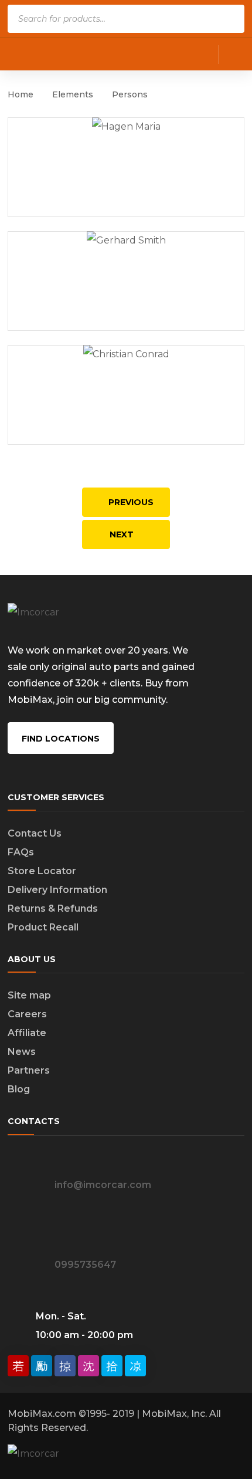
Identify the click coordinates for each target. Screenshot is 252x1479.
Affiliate (27, 1032)
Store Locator (42, 870)
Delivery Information (57, 889)
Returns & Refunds (53, 908)
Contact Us (35, 833)
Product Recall (43, 927)
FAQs (21, 852)
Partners (29, 1070)
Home (20, 94)
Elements (72, 94)
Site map (29, 995)
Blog (19, 1089)
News (22, 1051)
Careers (27, 1014)
